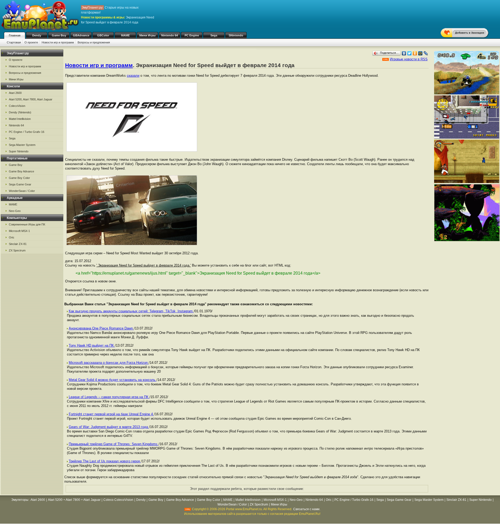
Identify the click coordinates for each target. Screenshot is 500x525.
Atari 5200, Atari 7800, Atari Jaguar (30, 99)
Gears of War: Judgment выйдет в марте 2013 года (109, 427)
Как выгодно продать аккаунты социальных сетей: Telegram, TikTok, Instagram (131, 311)
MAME (125, 35)
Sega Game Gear (20, 184)
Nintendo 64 (169, 35)
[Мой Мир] (420, 53)
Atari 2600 (15, 92)
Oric (11, 237)
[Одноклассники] (415, 53)
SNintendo (236, 35)
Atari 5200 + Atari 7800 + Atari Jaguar (74, 500)
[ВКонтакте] (404, 53)
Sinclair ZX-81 (18, 243)
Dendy (36, 35)
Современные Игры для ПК (27, 224)
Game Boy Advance (21, 171)
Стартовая (14, 42)
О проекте (31, 42)
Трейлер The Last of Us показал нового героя (105, 461)
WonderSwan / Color (22, 190)
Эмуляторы (19, 500)
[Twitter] (409, 53)
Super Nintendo (18, 151)
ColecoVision (17, 105)
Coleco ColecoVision (118, 500)
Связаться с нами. (306, 509)
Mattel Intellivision (20, 118)
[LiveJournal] (426, 53)
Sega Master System (22, 144)
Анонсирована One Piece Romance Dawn (101, 328)
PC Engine (192, 35)
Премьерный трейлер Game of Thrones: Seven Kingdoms (114, 444)
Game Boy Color (19, 177)
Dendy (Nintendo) (20, 112)
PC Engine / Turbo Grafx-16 (26, 131)
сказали (133, 75)
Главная (14, 35)
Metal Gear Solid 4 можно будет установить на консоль (113, 380)
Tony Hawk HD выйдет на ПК (92, 345)
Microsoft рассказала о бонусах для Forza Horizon (109, 363)
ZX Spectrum (17, 250)
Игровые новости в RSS (409, 59)
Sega (213, 35)
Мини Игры (147, 35)
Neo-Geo (15, 210)
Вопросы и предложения (94, 42)
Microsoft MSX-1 (19, 230)
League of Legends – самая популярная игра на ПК (109, 397)
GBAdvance (81, 35)
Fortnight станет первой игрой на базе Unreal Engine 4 (111, 414)
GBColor (103, 35)
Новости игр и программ (58, 42)
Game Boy (59, 35)
